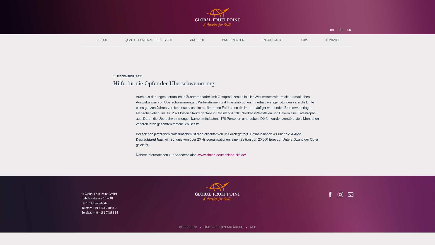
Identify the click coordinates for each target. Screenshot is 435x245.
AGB (253, 227)
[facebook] (330, 194)
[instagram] (340, 194)
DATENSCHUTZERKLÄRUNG (223, 227)
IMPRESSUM (188, 227)
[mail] (350, 194)
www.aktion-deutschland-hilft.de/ (222, 155)
